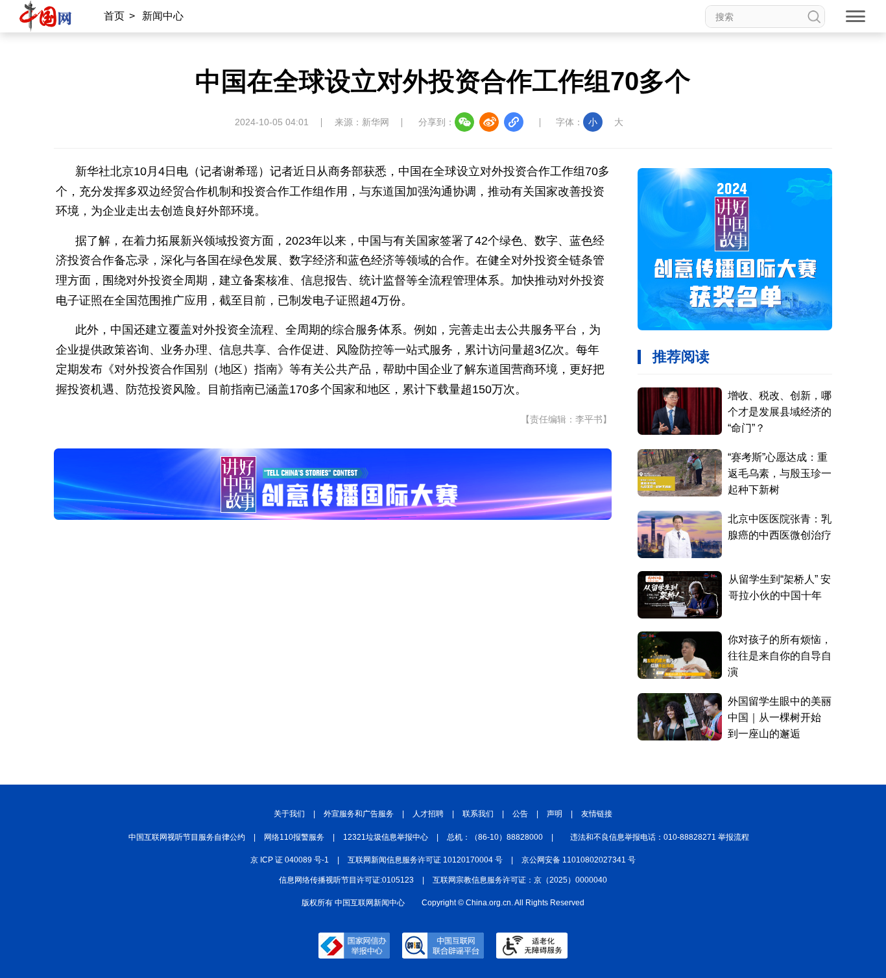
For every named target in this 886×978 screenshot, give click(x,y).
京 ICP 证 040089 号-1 (289, 859)
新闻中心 (163, 15)
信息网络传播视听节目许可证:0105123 (346, 880)
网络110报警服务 (294, 837)
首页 (114, 15)
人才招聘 (428, 813)
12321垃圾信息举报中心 (385, 837)
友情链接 (596, 813)
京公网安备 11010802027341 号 (578, 859)
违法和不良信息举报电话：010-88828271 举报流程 (659, 837)
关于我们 (289, 813)
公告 (520, 813)
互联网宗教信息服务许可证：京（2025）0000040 (520, 880)
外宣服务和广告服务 (359, 813)
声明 (554, 813)
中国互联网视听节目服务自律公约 (186, 837)
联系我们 (478, 813)
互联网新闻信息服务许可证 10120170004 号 (425, 859)
